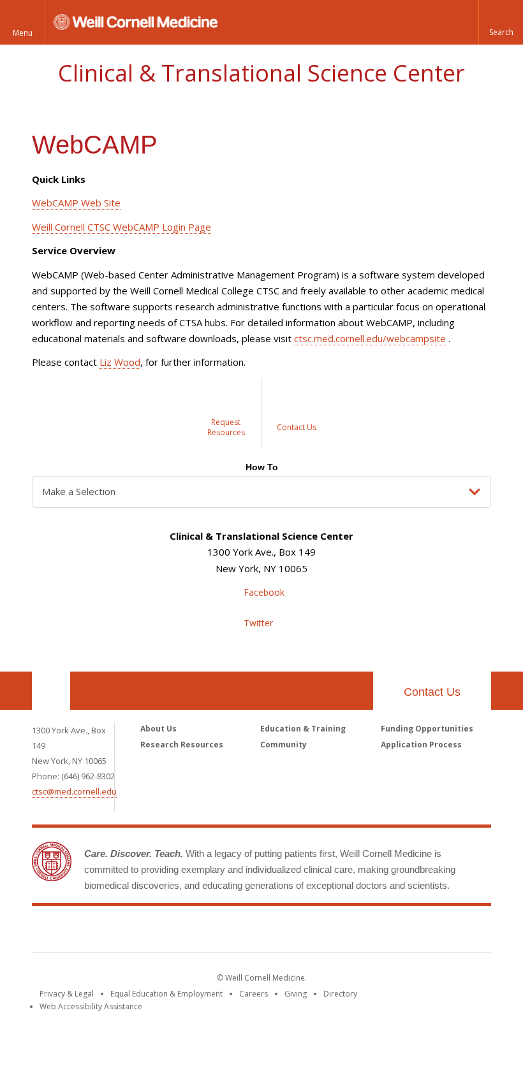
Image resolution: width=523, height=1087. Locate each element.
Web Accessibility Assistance (91, 1006)
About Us (158, 728)
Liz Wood (119, 362)
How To (262, 467)
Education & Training (303, 728)
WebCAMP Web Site (76, 202)
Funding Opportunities (427, 728)
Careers (253, 993)
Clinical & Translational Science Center (261, 73)
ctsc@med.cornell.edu (74, 791)
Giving (295, 993)
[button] (500, 22)
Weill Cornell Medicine (168, 931)
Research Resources (181, 744)
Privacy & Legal (67, 993)
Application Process (421, 744)
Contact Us (432, 692)
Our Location (51, 691)
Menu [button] (23, 32)
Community (283, 744)
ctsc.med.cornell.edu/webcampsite (370, 338)
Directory (340, 993)
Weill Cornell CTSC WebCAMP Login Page (121, 226)
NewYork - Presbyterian (368, 931)
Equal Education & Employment (166, 993)
